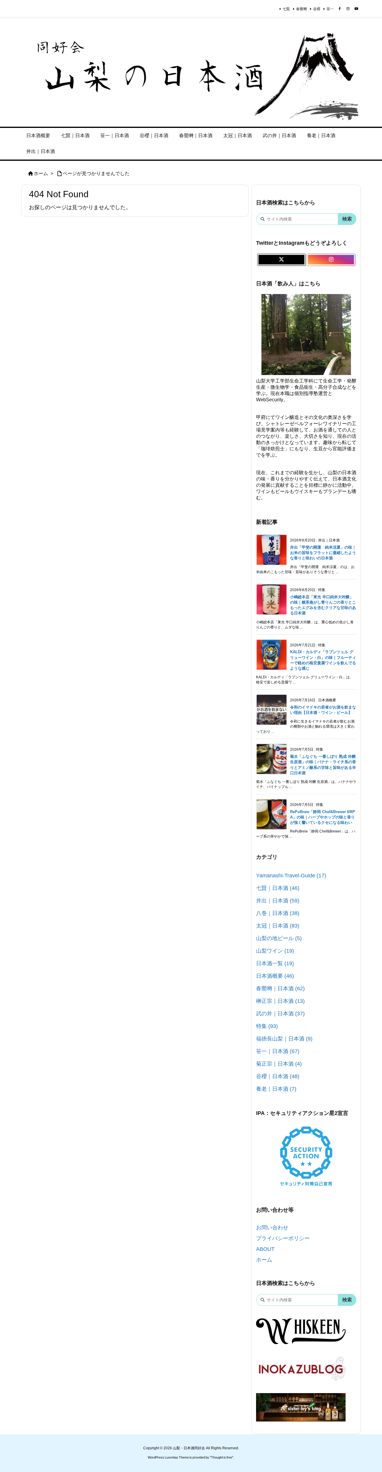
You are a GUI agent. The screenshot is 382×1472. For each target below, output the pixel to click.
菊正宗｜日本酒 (279, 1064)
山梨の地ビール (279, 938)
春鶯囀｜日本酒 (280, 988)
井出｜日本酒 (277, 901)
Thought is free (221, 1457)
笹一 (330, 9)
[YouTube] (356, 9)
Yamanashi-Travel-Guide (291, 876)
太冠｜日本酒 (277, 926)
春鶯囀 (301, 9)
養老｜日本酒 (276, 1089)
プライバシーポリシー (283, 1238)
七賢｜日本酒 (277, 888)
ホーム (41, 173)
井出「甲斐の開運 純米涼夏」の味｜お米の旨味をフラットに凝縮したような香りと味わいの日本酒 (323, 552)
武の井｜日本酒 (280, 1014)
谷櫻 (316, 9)
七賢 (286, 9)
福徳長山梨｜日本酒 (284, 1039)
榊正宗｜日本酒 (280, 1001)
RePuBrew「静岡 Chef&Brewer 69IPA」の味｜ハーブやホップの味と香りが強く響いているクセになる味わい (322, 817)
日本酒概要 (275, 976)
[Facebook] (339, 9)
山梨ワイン (275, 951)
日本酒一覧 (275, 963)
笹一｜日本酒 (277, 1051)
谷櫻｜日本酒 (277, 1076)
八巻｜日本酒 (277, 913)
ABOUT (265, 1249)
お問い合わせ (272, 1228)
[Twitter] (281, 259)
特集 (267, 1026)
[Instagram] (348, 9)
